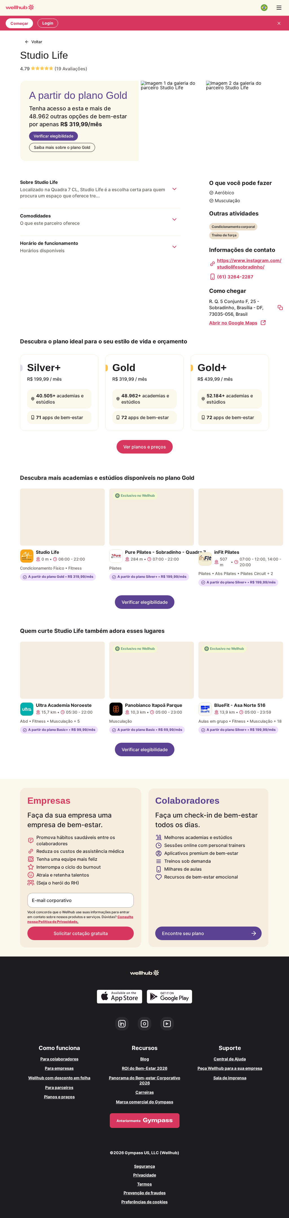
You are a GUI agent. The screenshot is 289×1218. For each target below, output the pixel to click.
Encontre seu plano (183, 933)
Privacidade (144, 1175)
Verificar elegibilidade (53, 136)
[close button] (278, 23)
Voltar (36, 41)
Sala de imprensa (229, 1077)
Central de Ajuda (230, 1058)
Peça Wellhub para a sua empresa (230, 1068)
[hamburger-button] (278, 7)
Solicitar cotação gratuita (81, 933)
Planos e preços (59, 1096)
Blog (144, 1058)
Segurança (144, 1166)
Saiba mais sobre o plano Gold (62, 147)
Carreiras (144, 1092)
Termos (144, 1184)
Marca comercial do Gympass (144, 1101)
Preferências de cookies (144, 1201)
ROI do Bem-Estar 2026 (144, 1068)
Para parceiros (59, 1087)
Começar (19, 23)
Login (47, 23)
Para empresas (59, 1068)
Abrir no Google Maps (233, 323)
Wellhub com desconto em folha (59, 1077)
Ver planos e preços (144, 447)
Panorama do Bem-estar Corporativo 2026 (144, 1080)
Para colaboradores (59, 1058)
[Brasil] (264, 7)
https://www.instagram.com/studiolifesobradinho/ (249, 263)
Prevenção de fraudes (145, 1193)
